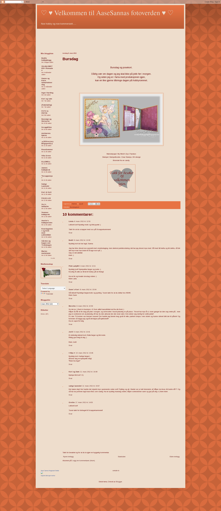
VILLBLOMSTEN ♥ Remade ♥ (47, 68)
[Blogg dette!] (91, 204)
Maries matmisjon (45, 252)
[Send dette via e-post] (89, 204)
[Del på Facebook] (96, 204)
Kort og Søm (74, 372)
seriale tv (116, 470)
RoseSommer (47, 149)
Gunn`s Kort (74, 289)
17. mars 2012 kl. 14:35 (84, 402)
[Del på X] (94, 204)
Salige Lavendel (45, 185)
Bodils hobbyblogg (46, 59)
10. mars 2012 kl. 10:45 (84, 353)
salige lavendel (75, 386)
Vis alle (53, 258)
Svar (70, 233)
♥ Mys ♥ (72, 353)
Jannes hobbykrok (45, 169)
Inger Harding (47, 93)
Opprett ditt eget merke (48, 475)
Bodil (71, 240)
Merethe (72, 306)
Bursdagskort (74, 207)
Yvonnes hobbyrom (45, 213)
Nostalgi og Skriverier (46, 120)
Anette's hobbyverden (46, 222)
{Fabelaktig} (46, 105)
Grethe (72, 402)
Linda (71, 221)
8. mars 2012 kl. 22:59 (84, 306)
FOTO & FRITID (44, 112)
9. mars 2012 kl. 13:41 (82, 332)
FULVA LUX (46, 198)
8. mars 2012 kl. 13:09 (82, 240)
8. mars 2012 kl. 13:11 (87, 266)
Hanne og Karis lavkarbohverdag (46, 81)
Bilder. (43, 314)
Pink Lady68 (74, 266)
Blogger (119, 482)
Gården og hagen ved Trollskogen (46, 243)
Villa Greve (46, 156)
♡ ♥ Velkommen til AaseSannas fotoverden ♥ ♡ (107, 12)
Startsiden (121, 457)
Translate (49, 294)
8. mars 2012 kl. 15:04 (88, 289)
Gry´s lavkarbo (45, 205)
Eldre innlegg (175, 457)
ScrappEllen (46, 127)
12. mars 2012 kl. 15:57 (91, 386)
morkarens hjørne (46, 134)
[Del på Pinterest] (99, 204)
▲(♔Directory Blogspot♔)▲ (47, 142)
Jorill (71, 332)
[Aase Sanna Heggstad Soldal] (42, 473)
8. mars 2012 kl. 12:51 (82, 221)
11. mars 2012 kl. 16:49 (88, 372)
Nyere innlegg (68, 457)
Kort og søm (46, 99)
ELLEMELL (45, 162)
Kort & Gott (46, 192)
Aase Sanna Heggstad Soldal (50, 470)
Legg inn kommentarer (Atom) (83, 461)
